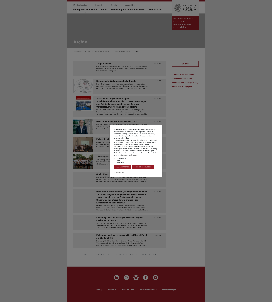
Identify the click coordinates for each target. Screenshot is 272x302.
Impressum (120, 172)
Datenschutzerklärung (129, 155)
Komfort (119, 160)
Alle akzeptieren (122, 167)
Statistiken (120, 162)
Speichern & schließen (143, 167)
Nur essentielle (121, 158)
